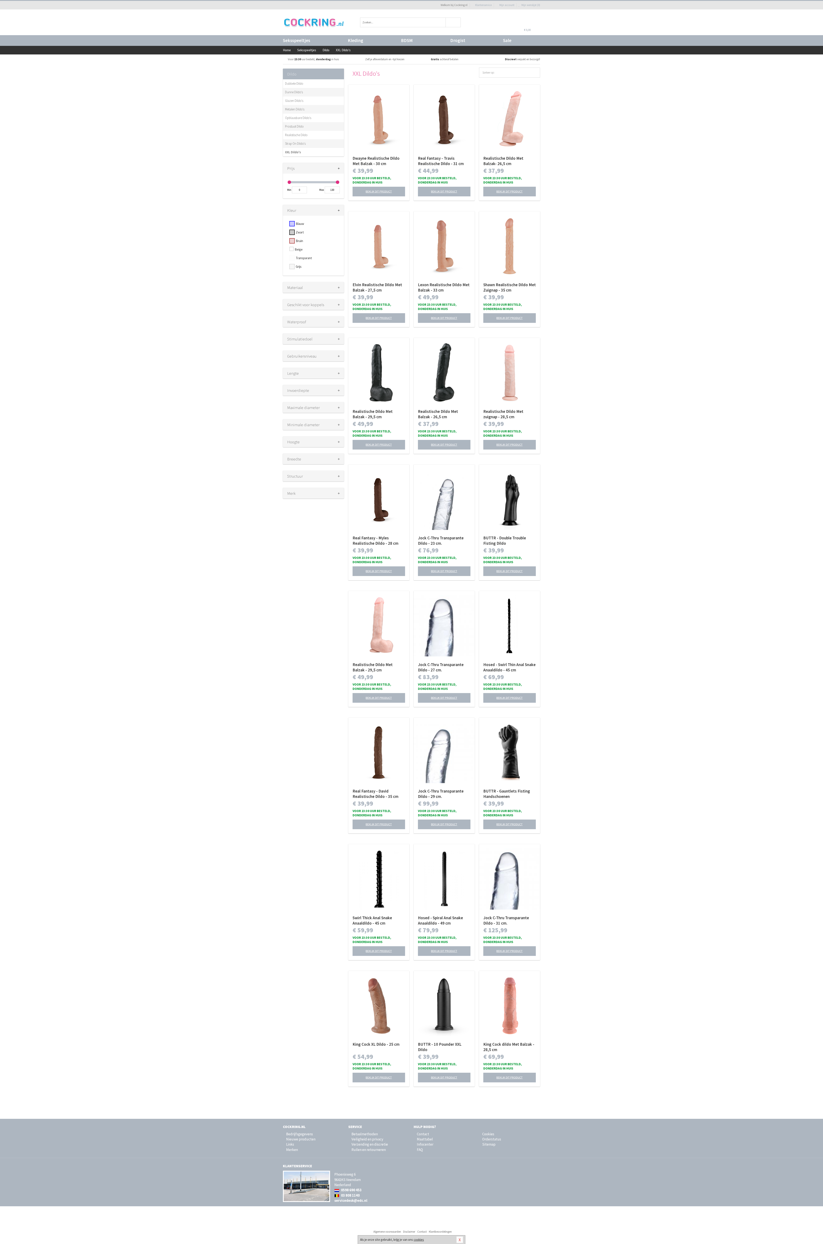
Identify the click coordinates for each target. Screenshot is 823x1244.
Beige (299, 249)
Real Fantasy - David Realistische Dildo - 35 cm (375, 793)
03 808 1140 (350, 1195)
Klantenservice (483, 5)
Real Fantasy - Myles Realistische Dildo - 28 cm (375, 540)
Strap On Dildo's (295, 143)
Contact (423, 1134)
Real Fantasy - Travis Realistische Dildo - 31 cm (441, 161)
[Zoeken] (453, 22)
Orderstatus (491, 1139)
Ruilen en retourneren (368, 1149)
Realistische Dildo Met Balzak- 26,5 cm (503, 161)
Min (289, 190)
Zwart (300, 232)
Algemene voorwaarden (387, 1231)
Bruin (299, 241)
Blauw (300, 224)
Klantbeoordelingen (440, 1231)
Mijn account (506, 5)
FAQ (420, 1149)
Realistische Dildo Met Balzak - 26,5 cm (438, 414)
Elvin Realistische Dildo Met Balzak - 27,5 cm (377, 287)
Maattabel (425, 1139)
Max (321, 190)
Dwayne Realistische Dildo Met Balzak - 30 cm (376, 161)
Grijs (299, 267)
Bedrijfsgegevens (299, 1134)
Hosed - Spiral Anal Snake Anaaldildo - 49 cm (440, 920)
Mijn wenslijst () (530, 5)
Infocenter (425, 1144)
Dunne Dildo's (294, 92)
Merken (292, 1149)
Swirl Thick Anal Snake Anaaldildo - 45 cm (372, 920)
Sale (507, 40)
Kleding (355, 40)
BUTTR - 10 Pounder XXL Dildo (439, 1047)
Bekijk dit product (379, 191)
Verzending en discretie (369, 1144)
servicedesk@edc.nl (350, 1200)
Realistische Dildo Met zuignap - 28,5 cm (503, 414)
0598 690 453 (351, 1190)
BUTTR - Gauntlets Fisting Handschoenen (506, 793)
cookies (419, 1240)
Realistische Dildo (296, 135)
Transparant (304, 258)
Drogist (457, 40)
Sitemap (489, 1144)
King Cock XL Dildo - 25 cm (376, 1044)
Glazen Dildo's (294, 101)
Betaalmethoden (364, 1134)
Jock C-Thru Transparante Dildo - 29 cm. (441, 793)
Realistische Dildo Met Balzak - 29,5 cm (373, 414)
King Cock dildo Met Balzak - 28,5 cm (508, 1047)
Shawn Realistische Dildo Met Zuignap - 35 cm (509, 287)
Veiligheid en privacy (367, 1139)
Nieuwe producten (300, 1139)
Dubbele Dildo (294, 83)
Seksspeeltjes (296, 40)
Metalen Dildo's (294, 109)
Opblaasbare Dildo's (298, 118)
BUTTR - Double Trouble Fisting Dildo (504, 540)
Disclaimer (409, 1231)
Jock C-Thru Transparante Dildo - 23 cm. (441, 540)
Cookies (488, 1134)
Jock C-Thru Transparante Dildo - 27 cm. (441, 667)
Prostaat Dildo (294, 126)
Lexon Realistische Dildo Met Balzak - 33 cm (444, 287)
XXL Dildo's (293, 152)
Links (290, 1144)
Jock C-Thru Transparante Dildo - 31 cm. (506, 920)
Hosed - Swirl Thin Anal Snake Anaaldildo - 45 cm (509, 667)
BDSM (407, 40)
